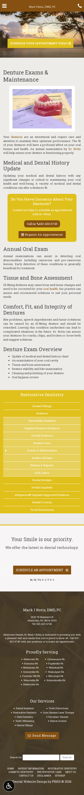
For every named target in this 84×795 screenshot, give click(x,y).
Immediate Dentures (42, 421)
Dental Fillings (42, 406)
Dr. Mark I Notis (32, 634)
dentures (17, 137)
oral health (50, 289)
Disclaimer (44, 775)
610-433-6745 (44, 623)
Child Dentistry (25, 716)
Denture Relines (42, 458)
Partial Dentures (42, 435)
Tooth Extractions (42, 510)
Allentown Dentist (13, 634)
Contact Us (26, 775)
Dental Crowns (42, 502)
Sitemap (60, 775)
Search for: (16, 757)
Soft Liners (42, 473)
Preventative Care (49, 771)
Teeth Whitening (25, 720)
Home (10, 768)
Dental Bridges (42, 480)
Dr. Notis (74, 149)
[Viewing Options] (9, 786)
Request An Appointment (43, 234)
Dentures (42, 413)
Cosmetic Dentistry (20, 771)
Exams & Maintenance (42, 450)
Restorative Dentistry (42, 394)
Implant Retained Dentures (42, 428)
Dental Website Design (29, 782)
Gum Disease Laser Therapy (58, 712)
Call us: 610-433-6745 (42, 224)
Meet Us (70, 771)
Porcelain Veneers (58, 716)
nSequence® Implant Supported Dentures (42, 495)
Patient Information (31, 768)
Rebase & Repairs (42, 465)
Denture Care (42, 443)
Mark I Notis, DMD (42, 30)
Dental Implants (42, 487)
